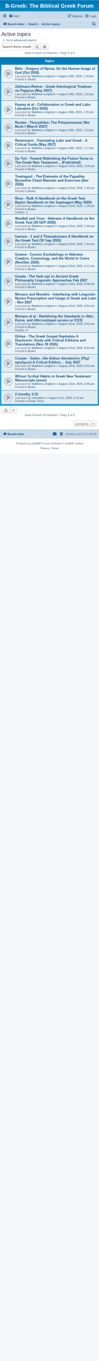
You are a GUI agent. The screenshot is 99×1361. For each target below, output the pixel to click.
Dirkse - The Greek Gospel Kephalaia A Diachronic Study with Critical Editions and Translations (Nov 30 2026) (50, 340)
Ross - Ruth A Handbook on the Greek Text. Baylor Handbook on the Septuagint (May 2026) (53, 200)
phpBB (35, 443)
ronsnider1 (38, 397)
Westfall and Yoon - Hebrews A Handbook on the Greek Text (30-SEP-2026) (54, 220)
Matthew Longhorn (43, 76)
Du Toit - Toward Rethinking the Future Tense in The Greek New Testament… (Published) (54, 160)
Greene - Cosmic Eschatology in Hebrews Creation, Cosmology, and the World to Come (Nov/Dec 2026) (52, 258)
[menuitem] (14, 16)
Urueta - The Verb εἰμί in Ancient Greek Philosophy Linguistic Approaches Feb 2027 (51, 278)
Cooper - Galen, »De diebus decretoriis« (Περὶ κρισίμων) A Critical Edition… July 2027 (52, 360)
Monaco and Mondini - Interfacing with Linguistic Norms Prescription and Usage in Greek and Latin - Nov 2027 (55, 298)
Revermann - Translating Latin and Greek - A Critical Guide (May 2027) (51, 142)
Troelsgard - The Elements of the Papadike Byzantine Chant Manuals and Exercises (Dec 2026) (52, 180)
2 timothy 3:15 (26, 394)
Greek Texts (36, 401)
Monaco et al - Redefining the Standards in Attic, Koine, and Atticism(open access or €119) (54, 318)
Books (32, 79)
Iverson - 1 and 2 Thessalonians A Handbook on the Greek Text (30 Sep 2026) (54, 238)
